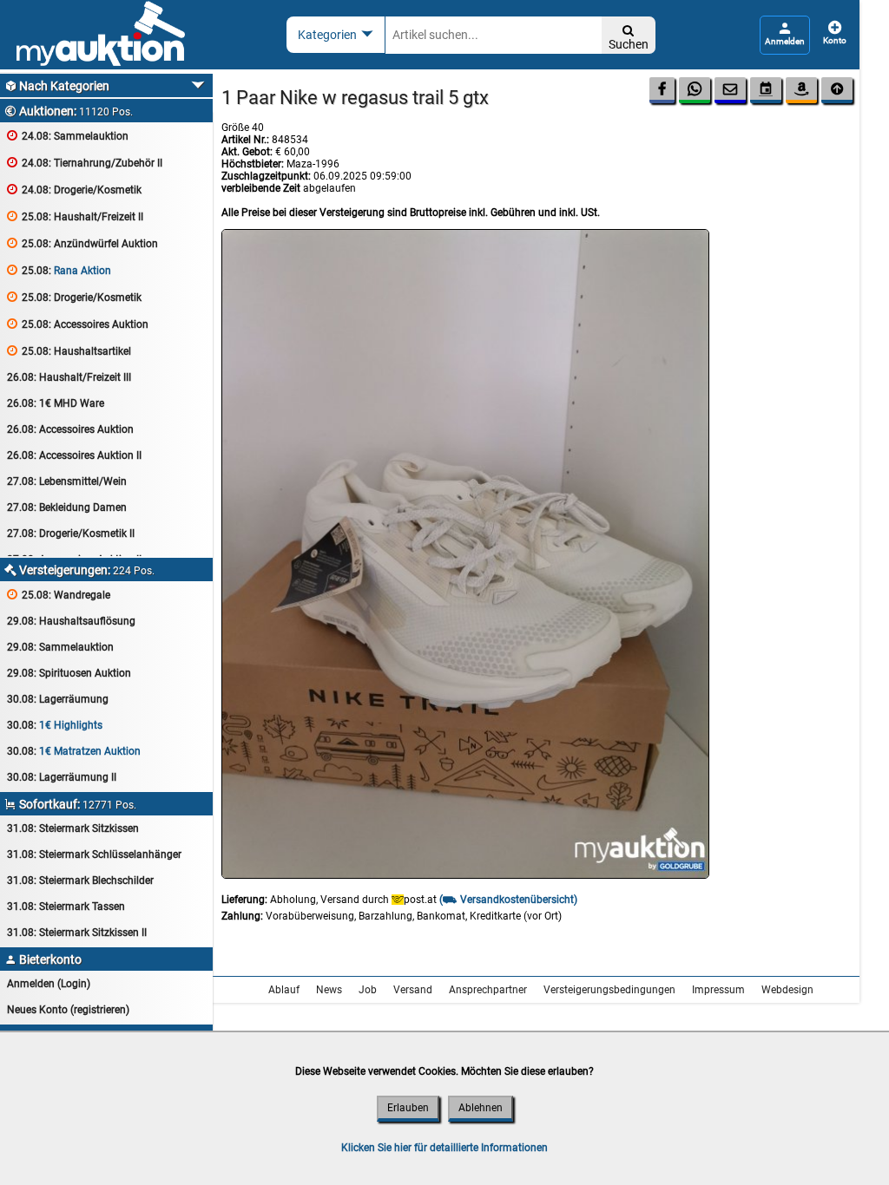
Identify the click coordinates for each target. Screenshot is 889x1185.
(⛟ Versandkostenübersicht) (508, 900)
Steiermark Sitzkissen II (77, 932)
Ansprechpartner (488, 990)
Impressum (718, 990)
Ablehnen (480, 1108)
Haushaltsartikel (69, 350)
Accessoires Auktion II (74, 455)
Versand (412, 990)
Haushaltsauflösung (71, 621)
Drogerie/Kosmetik (74, 189)
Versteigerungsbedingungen (609, 990)
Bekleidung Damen (67, 507)
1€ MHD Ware (55, 403)
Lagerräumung (58, 699)
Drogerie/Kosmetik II (71, 533)
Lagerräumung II (61, 777)
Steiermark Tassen (66, 906)
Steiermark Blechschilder (80, 880)
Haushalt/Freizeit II (75, 216)
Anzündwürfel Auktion (82, 243)
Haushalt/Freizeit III (69, 377)
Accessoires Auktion (77, 324)
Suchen (629, 37)
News (329, 990)
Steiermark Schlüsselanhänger (94, 854)
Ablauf (284, 990)
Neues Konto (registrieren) (68, 1010)
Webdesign (787, 990)
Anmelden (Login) (48, 984)
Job (368, 990)
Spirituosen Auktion (69, 673)
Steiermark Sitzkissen (73, 828)
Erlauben (408, 1108)
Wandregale (58, 594)
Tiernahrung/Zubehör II (84, 162)
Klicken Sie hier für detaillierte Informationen (444, 1148)
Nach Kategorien (56, 86)
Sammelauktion (67, 135)
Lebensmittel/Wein (67, 481)
